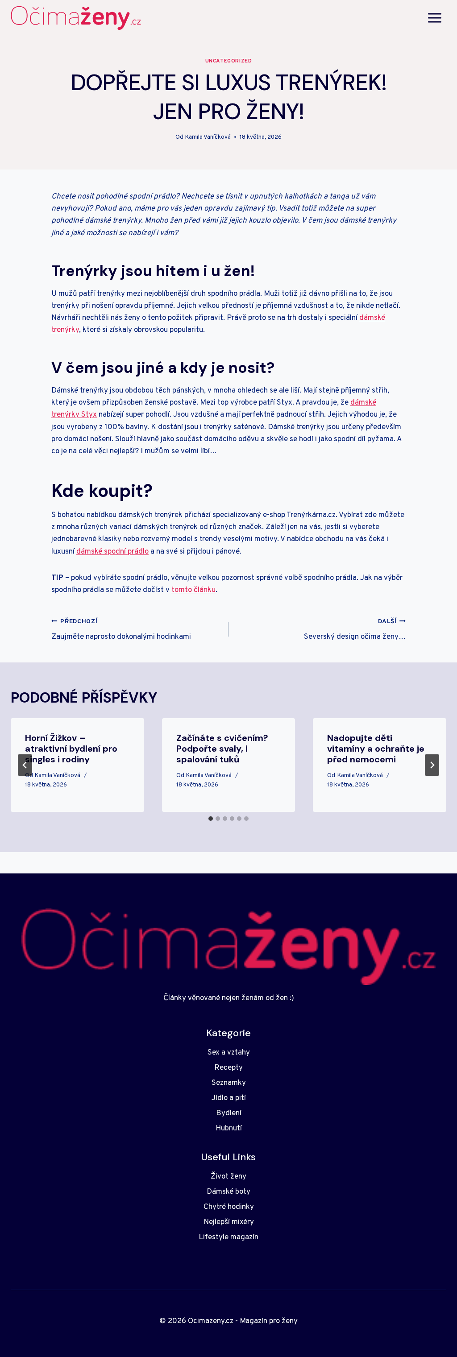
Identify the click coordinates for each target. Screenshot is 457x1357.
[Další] (432, 765)
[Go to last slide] (25, 765)
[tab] (210, 818)
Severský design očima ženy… (355, 630)
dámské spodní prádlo (112, 552)
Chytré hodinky (229, 1207)
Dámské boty (228, 1192)
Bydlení (228, 1113)
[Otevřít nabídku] (434, 17)
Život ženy (228, 1177)
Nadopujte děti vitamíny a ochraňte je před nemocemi (375, 748)
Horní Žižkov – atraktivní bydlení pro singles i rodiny (71, 748)
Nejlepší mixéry (229, 1222)
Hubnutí (229, 1129)
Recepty (228, 1068)
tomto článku (193, 590)
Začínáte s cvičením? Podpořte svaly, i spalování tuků (222, 748)
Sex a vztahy (229, 1053)
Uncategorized (228, 61)
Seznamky (229, 1083)
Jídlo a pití (229, 1098)
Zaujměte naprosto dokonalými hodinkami (121, 630)
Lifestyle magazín (228, 1237)
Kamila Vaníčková (208, 137)
